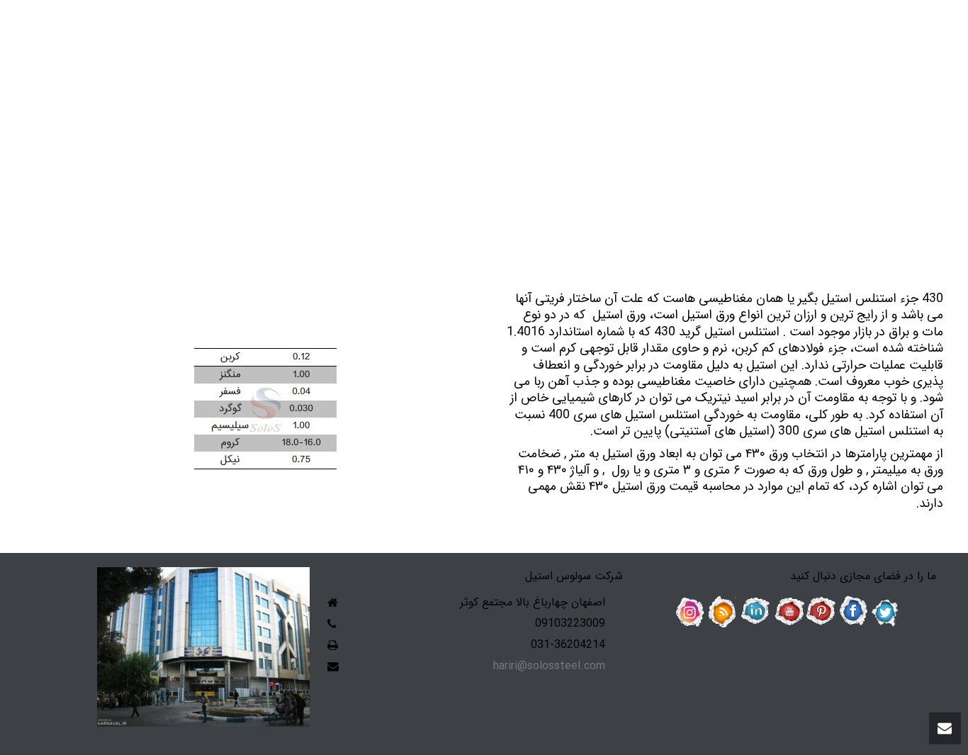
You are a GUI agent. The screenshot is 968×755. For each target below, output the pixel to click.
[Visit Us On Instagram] (690, 611)
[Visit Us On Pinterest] (820, 611)
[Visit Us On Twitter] (885, 611)
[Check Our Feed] (723, 611)
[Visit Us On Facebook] (853, 611)
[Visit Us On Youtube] (788, 611)
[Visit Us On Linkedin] (755, 611)
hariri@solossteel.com (549, 666)
